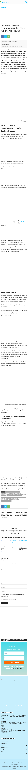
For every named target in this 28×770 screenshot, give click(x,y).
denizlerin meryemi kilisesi (6, 498)
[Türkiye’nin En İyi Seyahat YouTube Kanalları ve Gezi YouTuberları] (4, 718)
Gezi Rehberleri (4, 749)
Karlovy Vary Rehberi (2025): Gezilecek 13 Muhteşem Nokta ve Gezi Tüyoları (6, 515)
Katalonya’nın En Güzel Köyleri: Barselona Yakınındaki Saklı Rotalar (23, 548)
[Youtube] (19, 533)
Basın (5, 762)
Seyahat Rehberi (4, 741)
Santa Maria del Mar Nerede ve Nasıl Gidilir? (12, 46)
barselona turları (15, 497)
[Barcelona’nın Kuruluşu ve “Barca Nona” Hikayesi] (14, 542)
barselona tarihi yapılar (5, 497)
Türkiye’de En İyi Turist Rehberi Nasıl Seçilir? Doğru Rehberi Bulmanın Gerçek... (18, 730)
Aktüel (2, 751)
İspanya (6, 5)
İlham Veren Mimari (6, 44)
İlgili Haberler (6, 537)
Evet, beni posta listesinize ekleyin (9, 599)
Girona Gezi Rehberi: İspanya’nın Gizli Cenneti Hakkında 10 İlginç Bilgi (4, 559)
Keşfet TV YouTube (14, 764)
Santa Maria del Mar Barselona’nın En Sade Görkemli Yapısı (11, 42)
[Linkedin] (13, 533)
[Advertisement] (14, 16)
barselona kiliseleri (5, 495)
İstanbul (2, 745)
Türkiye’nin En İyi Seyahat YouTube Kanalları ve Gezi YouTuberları (17, 716)
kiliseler (23, 221)
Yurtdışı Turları (4, 743)
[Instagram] (11, 533)
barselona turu (22, 497)
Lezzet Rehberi (4, 754)
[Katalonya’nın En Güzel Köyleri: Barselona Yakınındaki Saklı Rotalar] (23, 543)
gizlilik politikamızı (18, 668)
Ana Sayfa (2, 5)
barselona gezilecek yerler (16, 493)
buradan (14, 488)
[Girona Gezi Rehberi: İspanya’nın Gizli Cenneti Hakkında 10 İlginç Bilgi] (5, 554)
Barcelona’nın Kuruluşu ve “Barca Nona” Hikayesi (13, 547)
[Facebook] (2, 36)
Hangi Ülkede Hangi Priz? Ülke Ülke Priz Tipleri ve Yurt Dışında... (17, 722)
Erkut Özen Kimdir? (5, 760)
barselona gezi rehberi (5, 493)
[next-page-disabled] (15, 563)
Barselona (11, 5)
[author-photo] (14, 523)
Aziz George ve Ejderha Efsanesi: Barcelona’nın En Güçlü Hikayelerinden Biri (5, 548)
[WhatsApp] (8, 36)
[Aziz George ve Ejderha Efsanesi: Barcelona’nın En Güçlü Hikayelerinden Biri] (5, 542)
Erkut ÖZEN (14, 528)
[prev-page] (13, 563)
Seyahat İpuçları (4, 747)
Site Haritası (14, 762)
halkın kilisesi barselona (5, 499)
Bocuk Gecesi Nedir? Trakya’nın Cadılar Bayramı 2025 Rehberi (21, 514)
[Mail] (15, 533)
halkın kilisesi (14, 498)
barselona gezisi (4, 494)
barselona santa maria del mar (15, 495)
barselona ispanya (12, 494)
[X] (5, 36)
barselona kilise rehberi (21, 494)
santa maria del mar (15, 499)
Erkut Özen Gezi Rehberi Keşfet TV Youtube (18, 760)
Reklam (9, 762)
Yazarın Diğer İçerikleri (19, 537)
